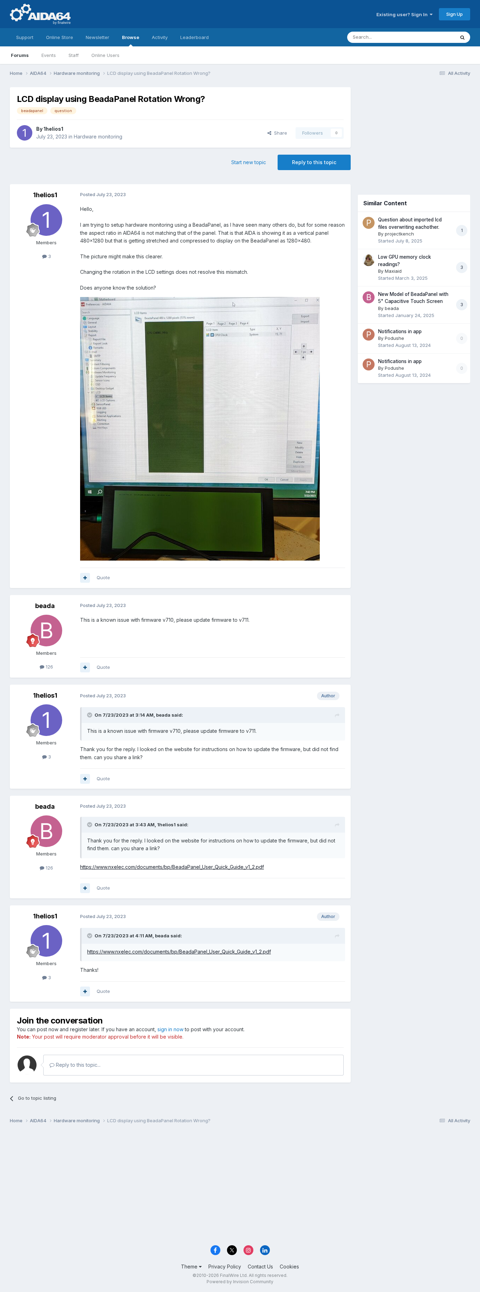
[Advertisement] (414, 134)
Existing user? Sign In (403, 14)
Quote (103, 577)
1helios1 (53, 129)
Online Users (105, 55)
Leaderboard (194, 37)
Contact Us (260, 1267)
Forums (20, 55)
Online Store (59, 37)
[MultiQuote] (85, 578)
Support (24, 37)
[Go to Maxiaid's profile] (369, 260)
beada (45, 605)
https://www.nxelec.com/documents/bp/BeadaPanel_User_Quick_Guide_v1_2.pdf (172, 867)
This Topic (434, 37)
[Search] (462, 37)
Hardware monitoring (98, 137)
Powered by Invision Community (240, 1281)
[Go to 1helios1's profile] (24, 133)
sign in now (170, 1029)
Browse (130, 37)
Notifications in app (400, 331)
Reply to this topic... (77, 1065)
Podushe (394, 338)
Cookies (289, 1267)
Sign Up (454, 14)
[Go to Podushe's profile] (369, 335)
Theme (190, 1267)
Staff (74, 55)
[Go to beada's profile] (46, 630)
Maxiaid (393, 271)
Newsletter (97, 37)
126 (48, 667)
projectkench (399, 234)
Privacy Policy (224, 1267)
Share (279, 133)
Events (48, 55)
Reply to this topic (314, 162)
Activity (160, 37)
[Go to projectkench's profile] (369, 223)
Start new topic (248, 162)
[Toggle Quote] (90, 715)
